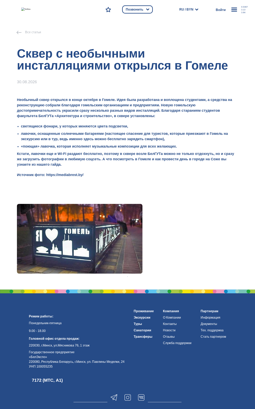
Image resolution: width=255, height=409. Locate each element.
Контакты (170, 324)
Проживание (144, 311)
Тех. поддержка (212, 330)
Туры (138, 324)
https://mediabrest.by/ (64, 175)
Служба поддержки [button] (177, 343)
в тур (53, 139)
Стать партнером (213, 336)
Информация (210, 317)
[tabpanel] (79, 239)
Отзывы (169, 336)
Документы (209, 324)
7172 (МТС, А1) (47, 380)
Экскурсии (142, 317)
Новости (169, 330)
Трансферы (143, 336)
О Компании (172, 317)
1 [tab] (127, 277)
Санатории (142, 330)
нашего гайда (49, 164)
